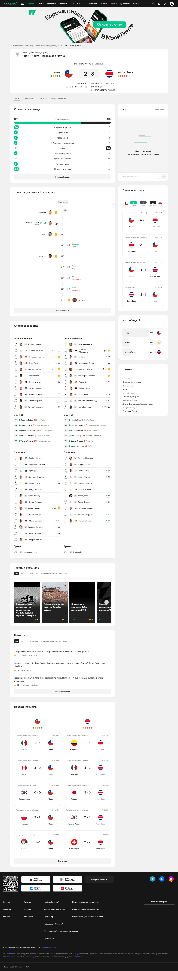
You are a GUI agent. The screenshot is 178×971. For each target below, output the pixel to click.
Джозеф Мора (76, 436)
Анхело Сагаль (27, 441)
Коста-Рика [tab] (33, 641)
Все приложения (98, 879)
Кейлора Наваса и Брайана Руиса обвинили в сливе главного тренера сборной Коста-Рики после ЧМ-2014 (59, 664)
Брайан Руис (89, 420)
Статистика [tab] (29, 98)
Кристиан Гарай (129, 411)
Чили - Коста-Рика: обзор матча (70, 46)
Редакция (7, 909)
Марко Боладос (27, 436)
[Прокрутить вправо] (106, 602)
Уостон (98, 83)
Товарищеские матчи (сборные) (46, 46)
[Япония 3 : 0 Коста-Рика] (122, 76)
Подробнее (78, 957)
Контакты (7, 916)
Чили (57, 72)
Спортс (14, 46)
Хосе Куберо (76, 420)
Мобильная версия (159, 901)
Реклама (27, 909)
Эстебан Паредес (46, 430)
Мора (74, 277)
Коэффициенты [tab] (58, 98)
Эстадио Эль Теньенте (132, 382)
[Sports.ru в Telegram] (153, 879)
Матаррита (101, 89)
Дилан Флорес (77, 441)
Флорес (75, 266)
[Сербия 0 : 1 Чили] (51, 76)
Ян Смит (90, 446)
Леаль (74, 288)
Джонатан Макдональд (97, 425)
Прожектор (48, 916)
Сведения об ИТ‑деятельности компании (61, 931)
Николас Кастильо (28, 430)
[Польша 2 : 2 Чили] (53, 76)
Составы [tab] (43, 98)
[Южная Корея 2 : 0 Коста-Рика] (120, 76)
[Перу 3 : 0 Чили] (57, 76)
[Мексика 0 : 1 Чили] (59, 76)
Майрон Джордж (78, 425)
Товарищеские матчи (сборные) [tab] (54, 641)
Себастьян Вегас (43, 441)
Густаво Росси (146, 404)
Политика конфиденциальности (85, 909)
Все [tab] (16, 641)
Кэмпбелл (108, 83)
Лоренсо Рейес (27, 420)
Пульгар (83, 86)
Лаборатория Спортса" (53, 924)
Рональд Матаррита (93, 436)
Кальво (111, 89)
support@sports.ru (49, 947)
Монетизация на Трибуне (54, 909)
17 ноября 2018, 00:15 (83, 63)
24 (18, 670)
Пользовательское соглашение (85, 902)
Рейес (43, 234)
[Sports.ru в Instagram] (172, 879)
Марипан (42, 212)
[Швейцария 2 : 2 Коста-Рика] (118, 76)
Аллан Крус (90, 441)
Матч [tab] (16, 98)
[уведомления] (159, 4)
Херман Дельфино (131, 396)
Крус (74, 268)
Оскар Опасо (26, 425)
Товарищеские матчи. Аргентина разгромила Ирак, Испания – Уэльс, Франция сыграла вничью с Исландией (59, 679)
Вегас (84, 83)
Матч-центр (29, 46)
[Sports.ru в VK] (162, 879)
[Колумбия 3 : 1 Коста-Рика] (127, 76)
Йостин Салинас (77, 446)
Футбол (20, 46)
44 (18, 685)
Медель (42, 256)
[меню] (23, 3)
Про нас (6, 902)
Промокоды (49, 938)
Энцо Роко (40, 420)
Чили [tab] (23, 641)
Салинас (75, 244)
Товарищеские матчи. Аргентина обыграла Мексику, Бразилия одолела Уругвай (51, 651)
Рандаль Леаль (77, 430)
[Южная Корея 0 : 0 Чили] (55, 76)
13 (17, 655)
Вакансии (27, 902)
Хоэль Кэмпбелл (93, 430)
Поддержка (28, 916)
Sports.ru (9, 953)
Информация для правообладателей (87, 916)
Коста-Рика (125, 72)
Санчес (74, 86)
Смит (74, 246)
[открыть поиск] (153, 4)
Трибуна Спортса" (51, 902)
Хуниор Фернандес (42, 425)
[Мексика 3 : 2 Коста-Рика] (124, 76)
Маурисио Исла (43, 436)
